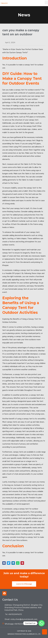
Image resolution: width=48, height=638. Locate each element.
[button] (46, 2)
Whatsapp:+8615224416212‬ (17, 624)
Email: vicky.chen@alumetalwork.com (21, 619)
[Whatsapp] (41, 623)
